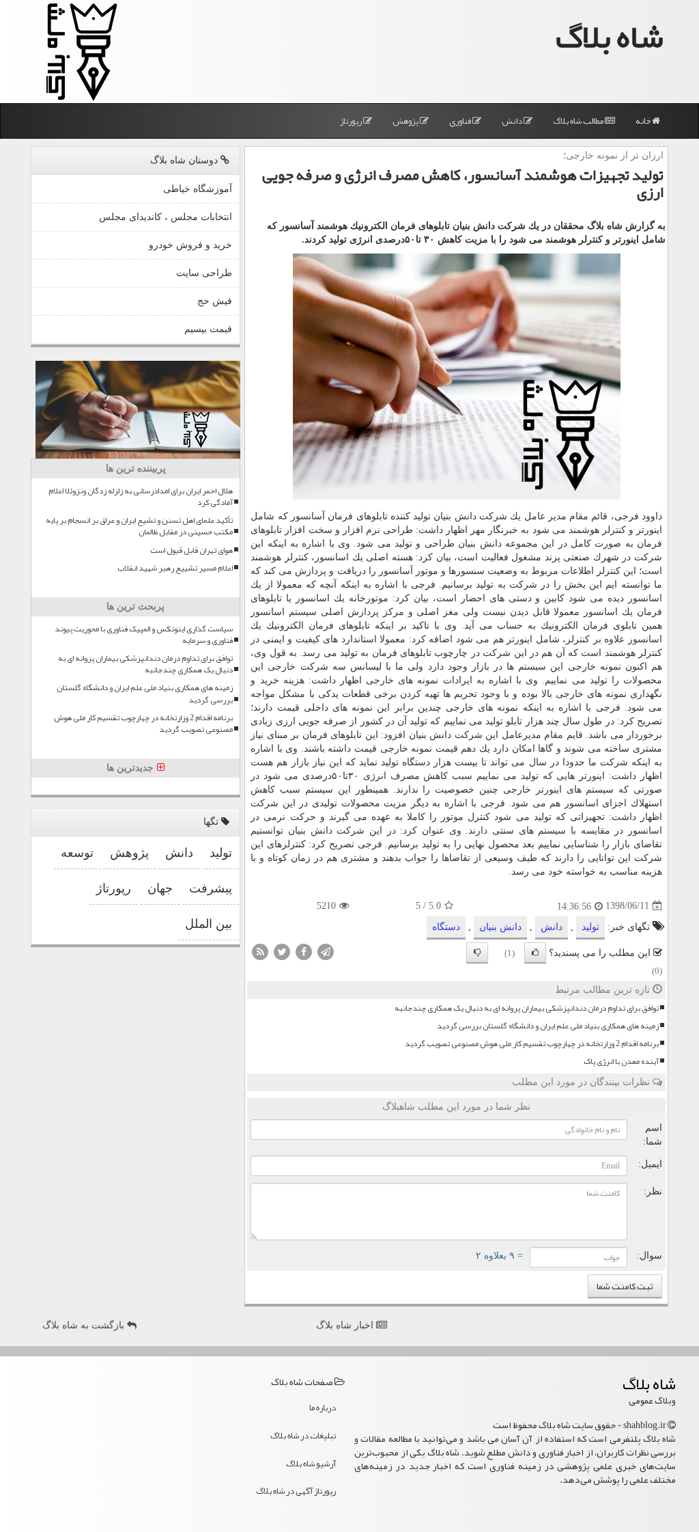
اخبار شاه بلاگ (346, 1325)
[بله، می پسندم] (535, 952)
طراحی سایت (204, 273)
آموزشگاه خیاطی (197, 189)
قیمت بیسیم (208, 329)
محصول (503, 844)
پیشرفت (210, 888)
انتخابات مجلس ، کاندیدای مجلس (165, 217)
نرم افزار (361, 530)
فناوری (460, 121)
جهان (160, 888)
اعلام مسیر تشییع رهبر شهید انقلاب (175, 568)
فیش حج (214, 301)
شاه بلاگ (610, 36)
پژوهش (406, 121)
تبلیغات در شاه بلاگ (303, 1436)
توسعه (77, 853)
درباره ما (322, 1408)
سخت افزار (308, 530)
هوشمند (584, 530)
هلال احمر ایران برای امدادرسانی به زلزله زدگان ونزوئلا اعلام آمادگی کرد (140, 496)
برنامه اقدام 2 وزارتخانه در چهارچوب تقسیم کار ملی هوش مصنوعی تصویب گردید (532, 1044)
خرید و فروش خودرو (190, 245)
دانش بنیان (500, 927)
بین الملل (208, 924)
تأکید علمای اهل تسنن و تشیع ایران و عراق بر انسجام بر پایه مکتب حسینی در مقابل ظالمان (139, 526)
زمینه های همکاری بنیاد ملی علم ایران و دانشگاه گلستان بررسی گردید (548, 1026)
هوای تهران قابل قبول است (191, 550)
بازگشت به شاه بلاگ (84, 1325)
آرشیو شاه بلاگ (311, 1464)
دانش (513, 121)
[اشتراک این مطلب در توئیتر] (281, 951)
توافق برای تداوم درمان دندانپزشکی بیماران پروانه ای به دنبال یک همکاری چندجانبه (527, 1008)
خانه (644, 121)
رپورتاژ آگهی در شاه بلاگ (296, 1491)
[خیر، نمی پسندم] (477, 952)
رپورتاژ (351, 121)
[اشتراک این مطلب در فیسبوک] (303, 951)
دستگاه (416, 762)
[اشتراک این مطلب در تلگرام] (325, 951)
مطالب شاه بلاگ (579, 121)
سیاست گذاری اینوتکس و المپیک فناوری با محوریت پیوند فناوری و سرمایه (144, 634)
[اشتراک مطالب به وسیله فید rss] (260, 951)
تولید (590, 927)
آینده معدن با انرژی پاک (621, 1061)
